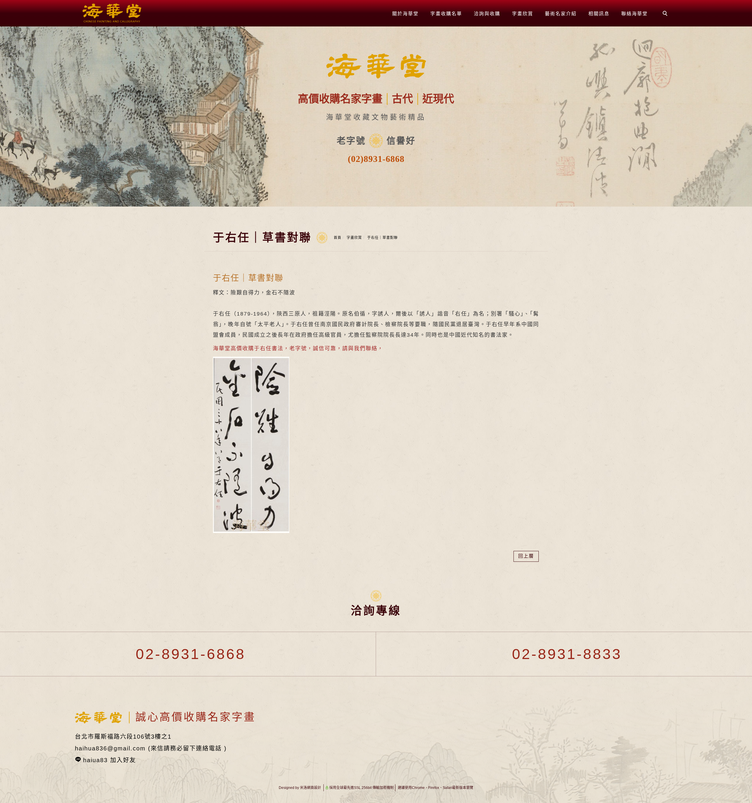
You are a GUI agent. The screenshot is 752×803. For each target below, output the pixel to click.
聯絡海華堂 (634, 13)
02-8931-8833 (564, 654)
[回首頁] (112, 13)
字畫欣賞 (522, 13)
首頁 (337, 238)
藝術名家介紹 (561, 13)
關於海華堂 (405, 13)
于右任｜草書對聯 (382, 238)
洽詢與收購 (487, 13)
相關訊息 (599, 13)
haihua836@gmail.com (110, 748)
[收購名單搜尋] (665, 14)
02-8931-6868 (188, 654)
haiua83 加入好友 (109, 760)
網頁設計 (314, 788)
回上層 (526, 556)
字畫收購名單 (446, 13)
